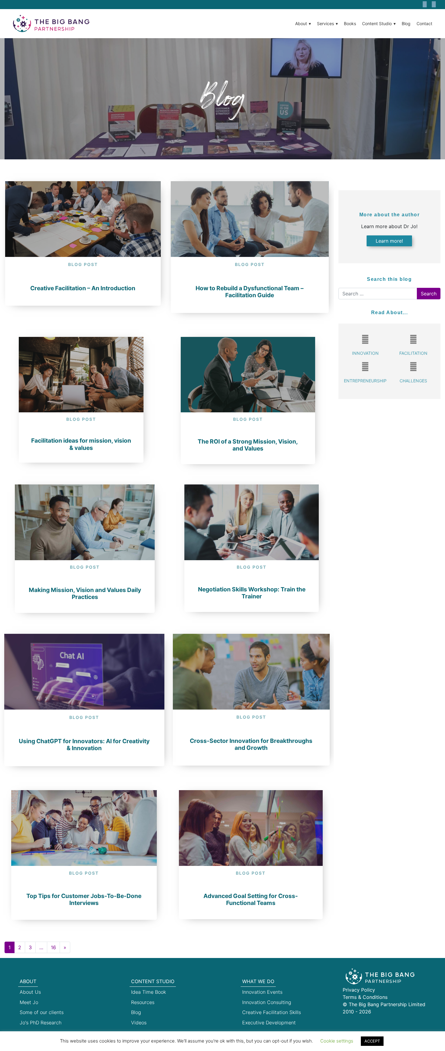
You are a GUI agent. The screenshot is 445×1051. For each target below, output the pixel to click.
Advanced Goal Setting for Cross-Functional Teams (250, 899)
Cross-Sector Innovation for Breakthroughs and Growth (251, 744)
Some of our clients (42, 1012)
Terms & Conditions (365, 997)
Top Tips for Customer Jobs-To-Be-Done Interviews (83, 899)
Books (350, 23)
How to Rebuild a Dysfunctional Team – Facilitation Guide (250, 291)
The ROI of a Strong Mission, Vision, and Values (248, 445)
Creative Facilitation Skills (271, 1012)
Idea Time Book (148, 992)
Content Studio (377, 23)
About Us (30, 992)
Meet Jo (29, 1002)
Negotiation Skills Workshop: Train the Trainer (251, 593)
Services (325, 23)
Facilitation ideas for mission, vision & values (81, 444)
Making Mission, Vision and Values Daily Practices (85, 593)
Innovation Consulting (266, 1002)
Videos (139, 1022)
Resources (142, 1002)
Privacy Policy (359, 990)
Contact (424, 23)
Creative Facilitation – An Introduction (82, 288)
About (301, 23)
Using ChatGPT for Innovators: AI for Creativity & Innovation (84, 744)
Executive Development (269, 1022)
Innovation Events (262, 992)
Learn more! (389, 241)
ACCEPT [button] (372, 1041)
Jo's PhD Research (40, 1022)
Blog (406, 23)
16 (53, 947)
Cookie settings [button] (336, 1041)
